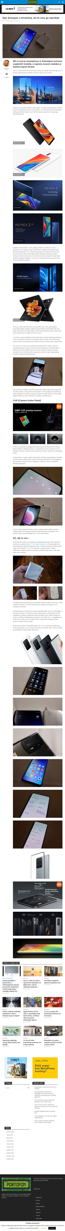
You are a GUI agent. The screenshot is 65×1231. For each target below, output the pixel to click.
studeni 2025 (10, 1159)
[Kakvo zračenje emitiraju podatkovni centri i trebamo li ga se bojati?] (12, 1002)
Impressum (37, 1189)
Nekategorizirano (8, 978)
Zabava (38, 1209)
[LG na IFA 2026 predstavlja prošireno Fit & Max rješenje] (32, 1031)
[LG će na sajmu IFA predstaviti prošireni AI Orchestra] (53, 1002)
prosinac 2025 (10, 1156)
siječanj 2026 (10, 1153)
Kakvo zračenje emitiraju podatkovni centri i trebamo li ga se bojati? (11, 1014)
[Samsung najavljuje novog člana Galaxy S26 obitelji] (12, 1031)
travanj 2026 (10, 1144)
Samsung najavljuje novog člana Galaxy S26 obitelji (11, 1042)
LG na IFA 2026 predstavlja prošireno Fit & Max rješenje (32, 1042)
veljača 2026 (10, 1150)
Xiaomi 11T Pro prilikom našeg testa (36, 544)
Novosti (25, 978)
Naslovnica (39, 1197)
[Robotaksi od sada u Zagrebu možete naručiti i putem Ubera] (53, 1031)
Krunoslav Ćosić (16, 20)
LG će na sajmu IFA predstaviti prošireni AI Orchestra (52, 1014)
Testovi (38, 1215)
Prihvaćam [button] (52, 1228)
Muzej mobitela (40, 1206)
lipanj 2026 (10, 1138)
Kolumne (38, 1212)
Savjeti (38, 1203)
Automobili (39, 1218)
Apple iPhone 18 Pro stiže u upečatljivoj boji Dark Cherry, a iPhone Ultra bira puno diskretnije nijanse (31, 1016)
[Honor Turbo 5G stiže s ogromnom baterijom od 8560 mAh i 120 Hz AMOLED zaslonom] (32, 971)
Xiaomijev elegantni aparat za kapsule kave (52, 982)
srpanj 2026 (10, 1135)
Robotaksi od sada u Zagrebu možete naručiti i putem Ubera (53, 1042)
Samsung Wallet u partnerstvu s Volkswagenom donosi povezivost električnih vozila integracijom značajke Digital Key (11, 986)
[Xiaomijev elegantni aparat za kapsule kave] (53, 971)
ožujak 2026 (10, 1147)
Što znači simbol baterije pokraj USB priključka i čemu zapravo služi (44, 1100)
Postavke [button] (43, 1228)
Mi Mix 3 (54, 248)
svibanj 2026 (10, 1141)
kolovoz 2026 (10, 1132)
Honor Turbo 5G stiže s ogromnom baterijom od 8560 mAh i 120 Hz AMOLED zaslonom (32, 984)
